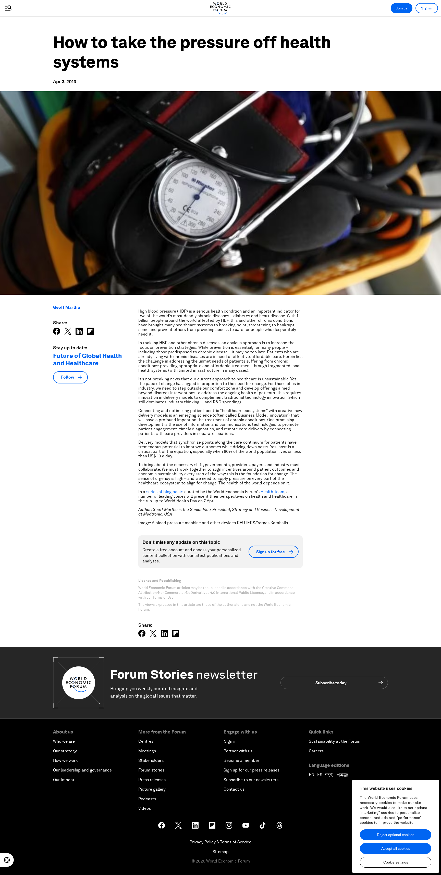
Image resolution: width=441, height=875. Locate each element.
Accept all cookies (395, 848)
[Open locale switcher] (7, 860)
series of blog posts (164, 491)
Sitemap (221, 851)
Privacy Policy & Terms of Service (220, 842)
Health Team (272, 491)
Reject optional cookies (395, 835)
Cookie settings (395, 862)
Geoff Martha (66, 307)
